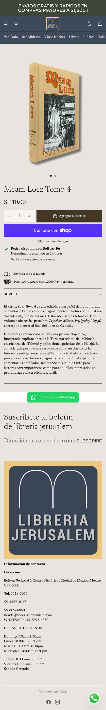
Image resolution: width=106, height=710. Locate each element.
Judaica (88, 37)
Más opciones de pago (53, 241)
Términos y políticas (53, 691)
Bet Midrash (31, 37)
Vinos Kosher (54, 37)
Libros (74, 37)
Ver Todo (11, 37)
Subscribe (89, 441)
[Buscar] (16, 23)
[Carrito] (100, 23)
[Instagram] (57, 702)
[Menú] (5, 23)
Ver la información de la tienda (33, 259)
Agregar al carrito (72, 216)
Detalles (11, 294)
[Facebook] (49, 702)
